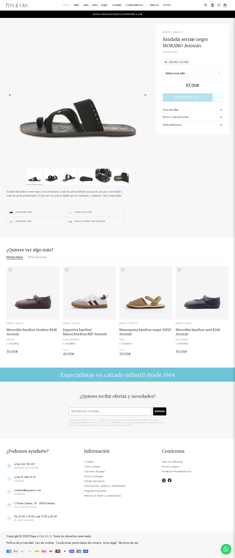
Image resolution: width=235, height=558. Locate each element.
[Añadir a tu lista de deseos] (218, 97)
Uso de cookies (44, 543)
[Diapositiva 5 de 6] (103, 177)
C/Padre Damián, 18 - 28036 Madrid (34, 503)
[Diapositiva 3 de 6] (69, 177)
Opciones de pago (94, 471)
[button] (177, 62)
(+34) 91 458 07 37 (25, 477)
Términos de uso (128, 543)
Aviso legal (109, 543)
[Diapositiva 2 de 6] (52, 177)
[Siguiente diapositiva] (146, 95)
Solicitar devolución (94, 481)
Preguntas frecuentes (95, 491)
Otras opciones (37, 257)
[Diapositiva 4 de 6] (86, 177)
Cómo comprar (92, 466)
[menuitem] (67, 5)
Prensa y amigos (170, 466)
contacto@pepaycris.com (27, 490)
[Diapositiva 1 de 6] (34, 177)
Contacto (89, 462)
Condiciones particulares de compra (78, 543)
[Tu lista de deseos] (219, 5)
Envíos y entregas (93, 476)
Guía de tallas (171, 110)
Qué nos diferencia (172, 462)
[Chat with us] (226, 549)
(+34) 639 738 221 (24, 464)
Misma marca (14, 257)
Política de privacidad (19, 543)
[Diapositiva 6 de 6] (121, 177)
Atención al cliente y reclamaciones (102, 496)
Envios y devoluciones (176, 117)
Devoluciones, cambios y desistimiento (104, 486)
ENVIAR (160, 411)
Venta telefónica (172, 125)
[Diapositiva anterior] (9, 95)
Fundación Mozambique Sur (177, 471)
